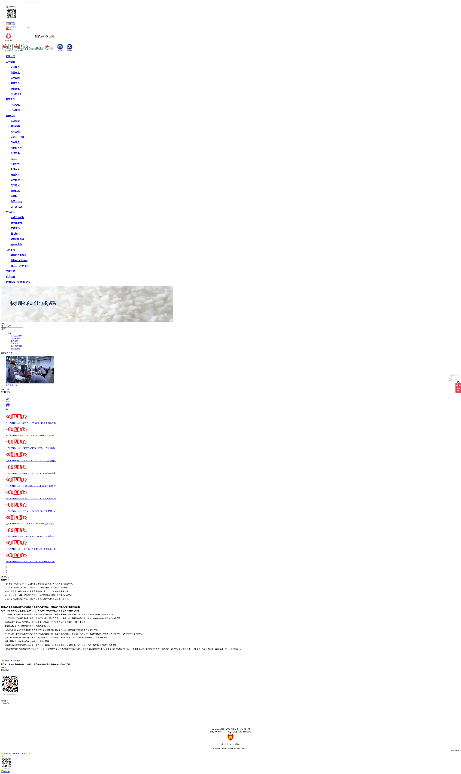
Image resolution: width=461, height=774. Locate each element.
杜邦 (8, 404)
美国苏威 (15, 185)
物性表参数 (16, 244)
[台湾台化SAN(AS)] (6, 712)
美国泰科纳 (16, 201)
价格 (8, 396)
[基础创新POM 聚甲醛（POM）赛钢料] (6, 725)
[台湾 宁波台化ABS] (6, 721)
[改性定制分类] (30, 383)
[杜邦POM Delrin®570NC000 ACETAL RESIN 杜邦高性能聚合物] (16, 446)
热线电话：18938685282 (18, 282)
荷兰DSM (15, 180)
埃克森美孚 (16, 148)
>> (10, 701)
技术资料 (10, 250)
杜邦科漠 (15, 164)
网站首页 (10, 56)
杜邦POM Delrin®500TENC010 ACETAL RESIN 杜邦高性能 (31, 511)
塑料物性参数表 (19, 255)
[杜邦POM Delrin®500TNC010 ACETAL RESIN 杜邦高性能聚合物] (16, 521)
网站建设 (453, 750)
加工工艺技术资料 (20, 266)
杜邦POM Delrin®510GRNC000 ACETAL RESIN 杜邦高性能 (31, 499)
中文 (11, 29)
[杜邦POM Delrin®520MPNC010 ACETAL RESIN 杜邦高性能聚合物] (16, 484)
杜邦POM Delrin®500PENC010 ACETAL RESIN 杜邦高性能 (30, 536)
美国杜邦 (15, 126)
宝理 (8, 406)
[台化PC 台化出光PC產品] (6, 716)
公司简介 (15, 67)
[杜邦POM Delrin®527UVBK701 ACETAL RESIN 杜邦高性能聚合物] (16, 458)
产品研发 (15, 72)
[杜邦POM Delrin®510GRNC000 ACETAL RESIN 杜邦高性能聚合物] (16, 496)
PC (7, 409)
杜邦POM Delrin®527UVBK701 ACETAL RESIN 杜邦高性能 (31, 461)
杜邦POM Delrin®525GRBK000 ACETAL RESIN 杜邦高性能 (31, 473)
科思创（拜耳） (19, 137)
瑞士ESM (15, 191)
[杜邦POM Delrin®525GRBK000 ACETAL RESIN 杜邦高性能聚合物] (16, 471)
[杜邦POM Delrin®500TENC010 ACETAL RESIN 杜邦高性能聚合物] (16, 509)
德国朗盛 (15, 174)
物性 (8, 399)
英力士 (14, 158)
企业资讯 (15, 105)
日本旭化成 (16, 207)
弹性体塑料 (16, 223)
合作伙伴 (10, 115)
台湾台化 (15, 169)
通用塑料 (15, 233)
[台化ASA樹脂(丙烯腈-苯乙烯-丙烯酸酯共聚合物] (6, 710)
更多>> (4, 668)
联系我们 (10, 276)
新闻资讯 (10, 99)
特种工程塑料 (17, 217)
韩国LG (14, 196)
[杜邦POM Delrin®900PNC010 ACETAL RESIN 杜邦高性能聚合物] (16, 433)
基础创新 (15, 121)
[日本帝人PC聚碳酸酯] (6, 708)
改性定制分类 (11, 385)
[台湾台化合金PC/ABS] (6, 714)
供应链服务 (16, 94)
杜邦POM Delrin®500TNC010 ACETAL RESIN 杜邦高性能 (30, 524)
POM (8, 401)
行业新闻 (15, 110)
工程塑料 (15, 228)
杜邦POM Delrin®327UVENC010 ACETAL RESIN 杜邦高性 (30, 562)
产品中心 (10, 212)
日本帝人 (15, 142)
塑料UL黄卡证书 (19, 260)
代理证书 (10, 271)
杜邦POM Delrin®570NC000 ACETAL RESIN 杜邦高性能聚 (30, 448)
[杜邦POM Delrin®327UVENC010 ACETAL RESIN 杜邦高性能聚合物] (16, 559)
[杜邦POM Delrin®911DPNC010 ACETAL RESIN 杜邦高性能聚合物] (16, 421)
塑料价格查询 (17, 239)
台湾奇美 (15, 153)
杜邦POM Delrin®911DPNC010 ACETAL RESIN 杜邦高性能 (31, 423)
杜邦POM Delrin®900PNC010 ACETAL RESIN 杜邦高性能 (30, 435)
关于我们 (10, 62)
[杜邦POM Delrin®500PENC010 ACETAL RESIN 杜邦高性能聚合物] (16, 534)
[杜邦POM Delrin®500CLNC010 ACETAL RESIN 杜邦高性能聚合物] (16, 547)
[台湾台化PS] (6, 719)
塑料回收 (15, 88)
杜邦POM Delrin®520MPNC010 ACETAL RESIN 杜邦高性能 (31, 486)
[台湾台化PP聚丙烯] (6, 723)
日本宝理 (15, 131)
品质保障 (15, 78)
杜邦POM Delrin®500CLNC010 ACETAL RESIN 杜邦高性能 (31, 549)
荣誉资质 (15, 83)
